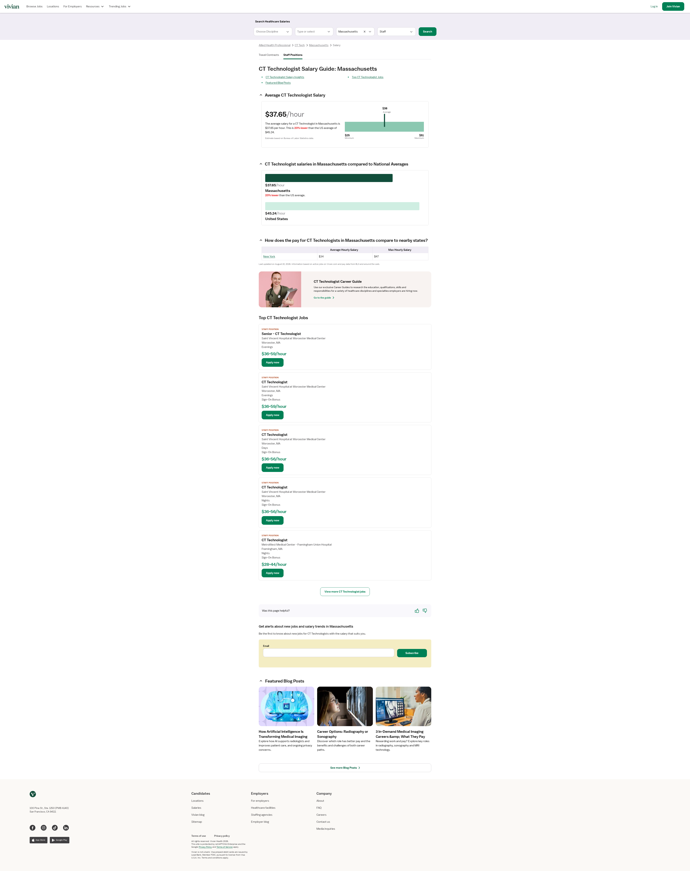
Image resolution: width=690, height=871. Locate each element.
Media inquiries (325, 829)
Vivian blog (197, 815)
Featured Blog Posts (278, 83)
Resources (93, 6)
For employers (260, 801)
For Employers (72, 6)
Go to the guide (322, 297)
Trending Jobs (117, 6)
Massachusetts (318, 45)
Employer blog (260, 822)
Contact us (323, 822)
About (320, 801)
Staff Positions (292, 55)
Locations (53, 6)
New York (269, 256)
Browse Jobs (34, 6)
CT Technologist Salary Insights (285, 77)
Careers (321, 815)
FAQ (318, 808)
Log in (654, 6)
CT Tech (300, 45)
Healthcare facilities (263, 808)
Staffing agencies (261, 815)
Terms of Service (225, 847)
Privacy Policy (205, 847)
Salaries (196, 808)
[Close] (397, 21)
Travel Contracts (269, 55)
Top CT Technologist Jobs (367, 77)
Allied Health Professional (274, 45)
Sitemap (196, 822)
